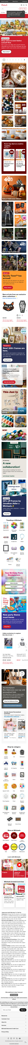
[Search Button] (2, 8)
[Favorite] (15, 720)
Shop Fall (5, 51)
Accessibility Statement (14, 1043)
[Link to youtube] (20, 1038)
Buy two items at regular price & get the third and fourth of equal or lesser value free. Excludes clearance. (14, 980)
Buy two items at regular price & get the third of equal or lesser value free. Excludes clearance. (14, 975)
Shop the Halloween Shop (11, 701)
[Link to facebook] (8, 1038)
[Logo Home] (4, 5)
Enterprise (24, 1)
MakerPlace (15, 1)
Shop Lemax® (7, 287)
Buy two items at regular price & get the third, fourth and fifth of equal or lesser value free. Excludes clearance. (14, 985)
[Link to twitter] (17, 1038)
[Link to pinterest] (14, 1038)
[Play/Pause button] (4, 60)
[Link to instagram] (11, 1038)
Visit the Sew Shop (9, 382)
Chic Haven (6, 736)
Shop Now (7, 513)
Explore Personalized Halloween (12, 705)
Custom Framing (4, 1)
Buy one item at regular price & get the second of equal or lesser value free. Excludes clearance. (13, 966)
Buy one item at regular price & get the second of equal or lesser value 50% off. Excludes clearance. (14, 961)
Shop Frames (7, 360)
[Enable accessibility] (25, 1042)
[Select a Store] (21, 5)
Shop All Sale (14, 51)
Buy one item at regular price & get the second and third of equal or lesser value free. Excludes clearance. (14, 971)
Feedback (15, 995)
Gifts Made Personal (23, 736)
